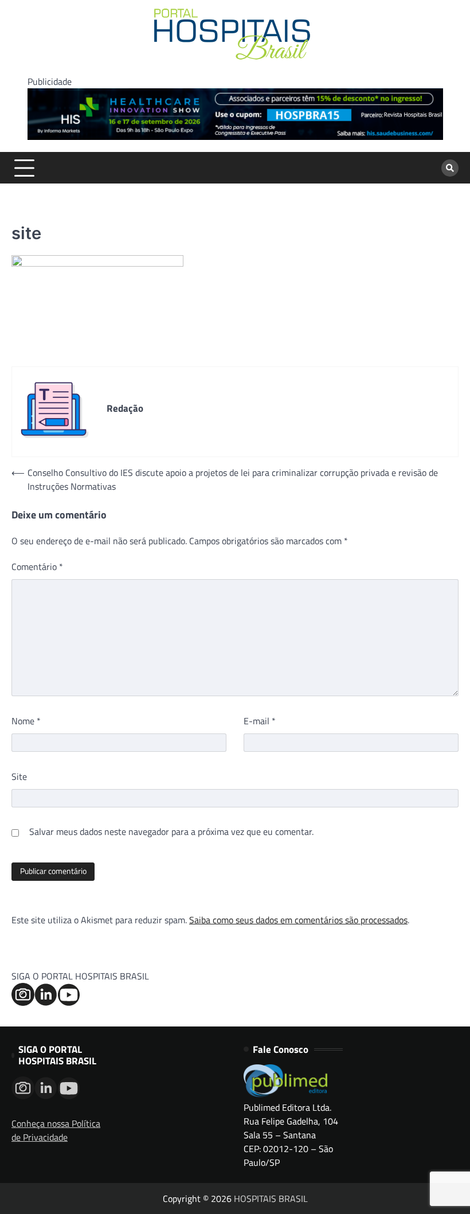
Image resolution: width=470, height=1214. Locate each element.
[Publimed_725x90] (235, 136)
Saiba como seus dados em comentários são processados (298, 920)
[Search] (450, 168)
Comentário (37, 566)
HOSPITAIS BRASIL (271, 1198)
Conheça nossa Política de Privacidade (55, 1130)
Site (19, 776)
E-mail (260, 721)
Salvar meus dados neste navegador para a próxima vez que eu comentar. (171, 831)
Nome (26, 721)
